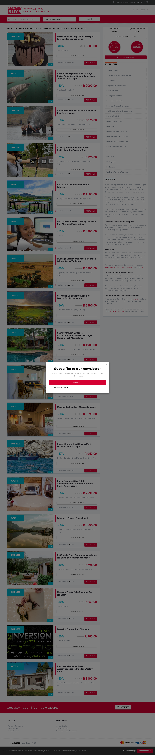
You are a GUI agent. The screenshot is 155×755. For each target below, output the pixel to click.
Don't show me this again (60, 387)
